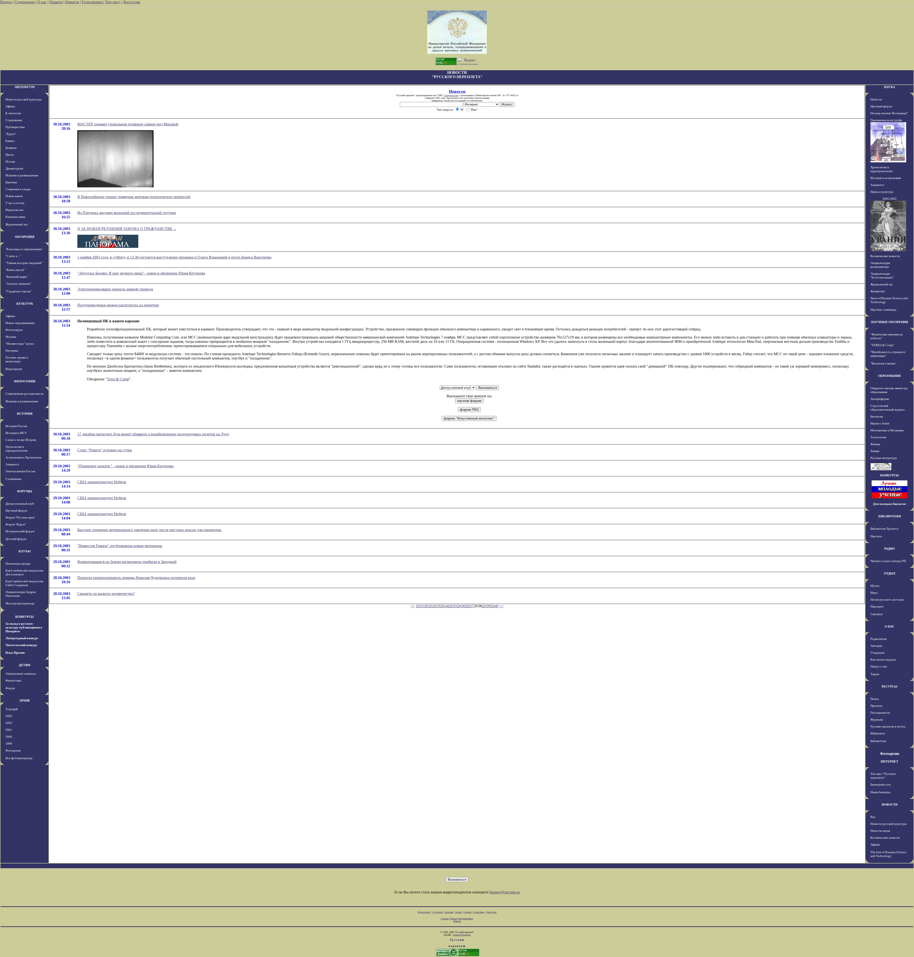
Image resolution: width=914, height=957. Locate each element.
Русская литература (883, 458)
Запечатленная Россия (20, 471)
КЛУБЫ (25, 551)
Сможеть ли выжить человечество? (106, 594)
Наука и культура (881, 192)
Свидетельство (451, 95)
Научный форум (16, 510)
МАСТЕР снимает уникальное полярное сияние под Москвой (127, 124)
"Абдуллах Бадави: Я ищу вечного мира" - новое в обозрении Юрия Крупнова (141, 273)
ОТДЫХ (889, 573)
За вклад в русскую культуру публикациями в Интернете (23, 627)
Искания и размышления (21, 175)
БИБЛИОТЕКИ (889, 516)
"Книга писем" (15, 270)
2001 (8, 730)
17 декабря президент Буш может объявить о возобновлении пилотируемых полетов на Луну (153, 434)
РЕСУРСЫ (889, 686)
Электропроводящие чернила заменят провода (115, 289)
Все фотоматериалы (18, 758)
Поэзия (10, 161)
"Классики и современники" (24, 249)
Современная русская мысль (24, 393)
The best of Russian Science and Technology (888, 854)
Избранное (877, 733)
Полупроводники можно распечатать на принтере (118, 305)
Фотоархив (12, 750)
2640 (494, 606)
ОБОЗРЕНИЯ (24, 237)
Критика (11, 182)
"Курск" (10, 134)
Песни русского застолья (887, 599)
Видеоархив (13, 369)
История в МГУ (16, 433)
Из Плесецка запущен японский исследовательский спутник (126, 213)
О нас (42, 2)
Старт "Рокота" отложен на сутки (104, 450)
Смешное (876, 614)
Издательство (14, 210)
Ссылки (467, 912)
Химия (874, 451)
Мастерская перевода (20, 603)
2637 (469, 606)
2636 (461, 606)
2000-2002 (889, 198)
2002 (8, 723)
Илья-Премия (15, 652)
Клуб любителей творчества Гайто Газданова (24, 583)
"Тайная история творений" (23, 263)
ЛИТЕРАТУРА (24, 87)
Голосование (93, 2)
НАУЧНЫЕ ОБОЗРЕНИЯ (889, 322)
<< (413, 606)
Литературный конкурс (21, 638)
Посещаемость (880, 712)
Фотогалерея (14, 330)
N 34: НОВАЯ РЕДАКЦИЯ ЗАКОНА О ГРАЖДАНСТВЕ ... (126, 229)
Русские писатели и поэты (887, 726)
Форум (10, 688)
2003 (8, 716)
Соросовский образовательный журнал (887, 407)
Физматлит (877, 291)
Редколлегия (878, 639)
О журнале (877, 652)
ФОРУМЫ (24, 491)
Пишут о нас (878, 666)
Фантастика (13, 680)
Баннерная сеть (880, 784)
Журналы (876, 719)
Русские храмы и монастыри (16, 359)
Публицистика (15, 127)
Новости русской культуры (23, 99)
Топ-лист (112, 2)
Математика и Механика (887, 430)
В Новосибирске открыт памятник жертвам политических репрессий (133, 197)
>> (501, 606)
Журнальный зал (16, 224)
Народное (877, 606)
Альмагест (12, 464)
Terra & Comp (118, 379)
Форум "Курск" (15, 524)
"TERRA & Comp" (882, 345)
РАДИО (889, 548)
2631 (419, 606)
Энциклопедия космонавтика (880, 265)
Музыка (10, 337)
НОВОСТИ (890, 804)
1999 (8, 743)
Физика (875, 444)
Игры (874, 592)
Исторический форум (19, 531)
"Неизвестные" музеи (19, 343)
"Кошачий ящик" (16, 277)
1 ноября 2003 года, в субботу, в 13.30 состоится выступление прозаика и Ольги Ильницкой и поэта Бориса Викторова (174, 257)
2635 (453, 606)
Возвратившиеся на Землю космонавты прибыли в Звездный (127, 562)
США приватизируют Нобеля (101, 482)
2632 (428, 606)
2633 (436, 606)
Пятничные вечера (17, 563)
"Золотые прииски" (18, 283)
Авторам (876, 646)
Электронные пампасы (20, 673)
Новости (72, 2)
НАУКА (889, 87)
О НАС (889, 626)
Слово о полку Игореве (20, 440)
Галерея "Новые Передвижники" (457, 918)
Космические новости (885, 256)
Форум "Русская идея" (20, 517)
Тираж (874, 674)
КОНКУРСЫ (24, 616)
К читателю (13, 113)
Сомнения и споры (18, 189)
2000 (8, 736)
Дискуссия (131, 2)
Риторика (11, 350)
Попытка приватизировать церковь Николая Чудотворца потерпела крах (136, 578)
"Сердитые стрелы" (18, 291)
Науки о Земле (879, 423)
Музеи (874, 586)
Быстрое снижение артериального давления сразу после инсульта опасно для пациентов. (149, 530)
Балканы (11, 148)
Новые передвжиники (20, 323)
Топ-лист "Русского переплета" (883, 775)
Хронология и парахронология (16, 448)
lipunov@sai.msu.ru (505, 892)
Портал (6, 2)
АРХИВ (24, 700)
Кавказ (10, 141)
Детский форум (15, 539)
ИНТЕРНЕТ (889, 761)
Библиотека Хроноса (884, 528)
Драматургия (14, 168)
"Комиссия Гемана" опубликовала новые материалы (119, 546)
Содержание (25, 2)
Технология (878, 437)
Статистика (478, 912)
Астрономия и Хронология (23, 457)
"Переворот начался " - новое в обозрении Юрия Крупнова (125, 466)
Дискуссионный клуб (19, 503)
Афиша (10, 106)
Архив (458, 912)
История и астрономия (885, 178)
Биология (876, 416)
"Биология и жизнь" (883, 363)
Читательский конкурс (21, 645)
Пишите (56, 2)
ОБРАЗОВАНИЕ (889, 376)
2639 (486, 606)
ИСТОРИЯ (24, 413)
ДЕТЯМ (24, 665)
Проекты (876, 706)
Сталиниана (13, 479)
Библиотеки (878, 741)
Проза (9, 154)
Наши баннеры (880, 792)
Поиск (874, 699)
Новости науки (880, 830)
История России (16, 426)
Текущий (11, 709)
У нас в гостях (15, 203)
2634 (444, 606)
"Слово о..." (13, 256)
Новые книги (14, 196)
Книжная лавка (15, 217)
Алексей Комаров (462, 934)
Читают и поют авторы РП (888, 561)
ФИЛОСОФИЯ (24, 381)
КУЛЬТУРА (24, 303)
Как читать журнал (883, 659)
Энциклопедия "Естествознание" (882, 275)
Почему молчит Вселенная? (889, 113)
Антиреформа (879, 399)
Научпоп (876, 536)
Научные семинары (883, 309)
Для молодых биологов (889, 504)
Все (872, 817)
